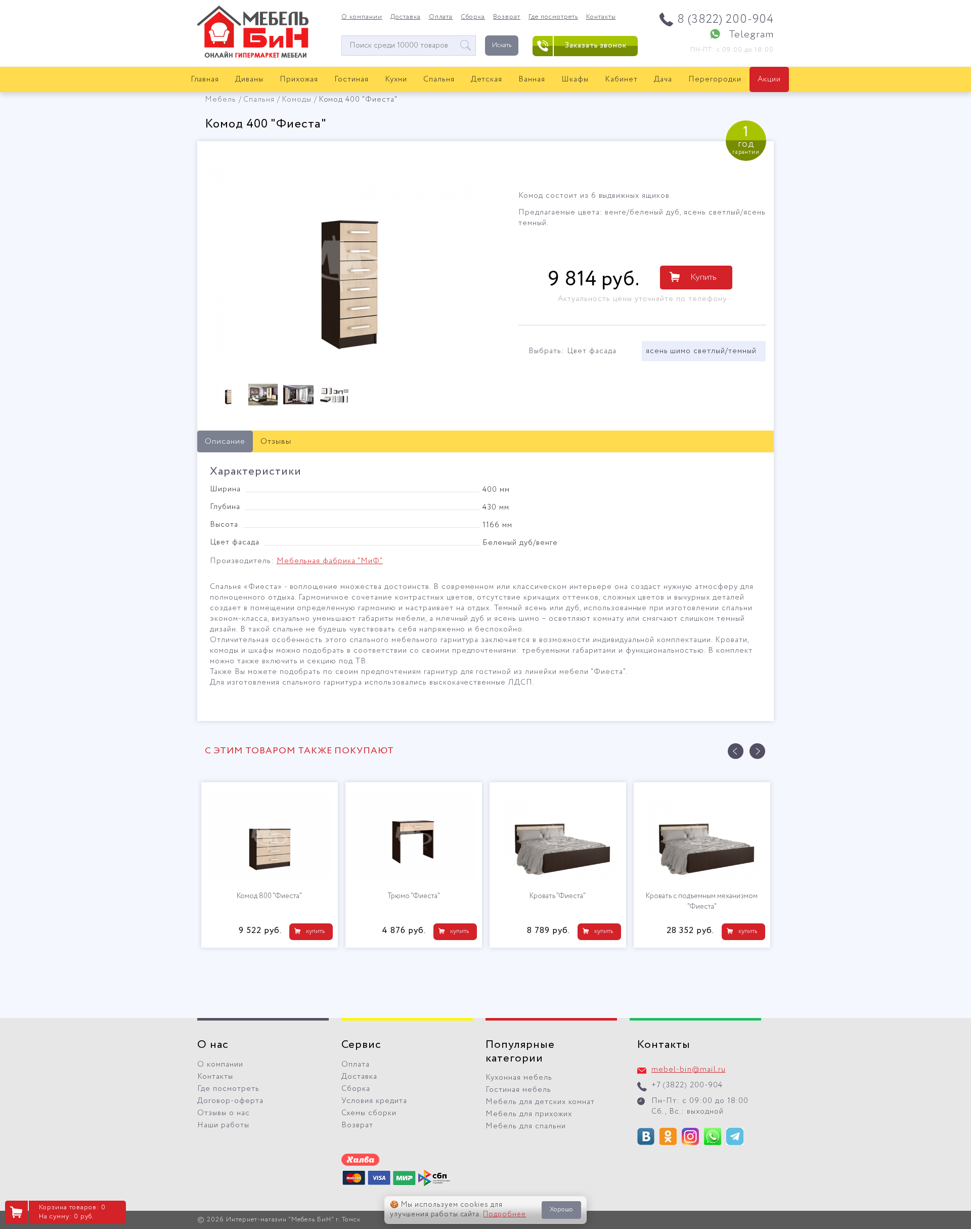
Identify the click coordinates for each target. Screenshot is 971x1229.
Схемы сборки (368, 1113)
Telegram (751, 34)
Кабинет (621, 79)
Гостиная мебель (518, 1089)
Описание (225, 441)
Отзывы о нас (223, 1113)
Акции (769, 79)
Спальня (439, 79)
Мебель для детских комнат (540, 1102)
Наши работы (223, 1125)
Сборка (473, 17)
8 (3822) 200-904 (725, 19)
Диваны (249, 79)
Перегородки (714, 79)
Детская (487, 79)
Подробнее (504, 1214)
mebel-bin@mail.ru (688, 1069)
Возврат (506, 17)
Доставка (405, 17)
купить (315, 931)
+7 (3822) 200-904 (687, 1085)
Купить (703, 277)
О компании (361, 17)
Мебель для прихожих (529, 1114)
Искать (501, 45)
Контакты (601, 17)
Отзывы (275, 441)
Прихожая (299, 79)
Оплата (441, 17)
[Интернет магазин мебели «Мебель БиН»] (252, 56)
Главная (205, 79)
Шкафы (575, 79)
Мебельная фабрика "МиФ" (330, 561)
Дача (663, 79)
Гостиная (351, 79)
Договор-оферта (230, 1101)
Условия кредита (374, 1101)
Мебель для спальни (526, 1126)
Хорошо (561, 1209)
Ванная (531, 79)
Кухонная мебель (519, 1077)
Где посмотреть (553, 17)
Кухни (396, 79)
